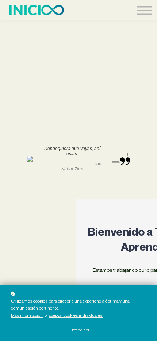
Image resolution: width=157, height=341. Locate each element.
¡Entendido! (78, 330)
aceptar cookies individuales (76, 315)
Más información (27, 315)
